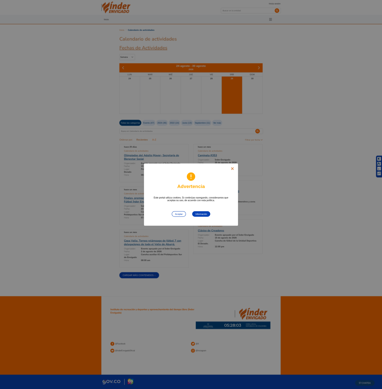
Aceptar (179, 214)
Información (201, 214)
